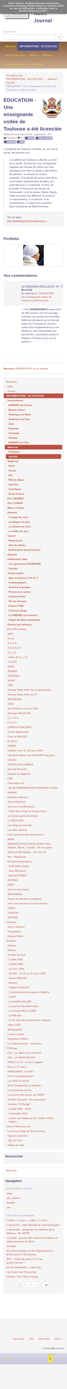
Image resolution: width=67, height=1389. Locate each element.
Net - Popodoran (17, 856)
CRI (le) (12, 759)
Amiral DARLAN (17, 978)
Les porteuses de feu (19, 1090)
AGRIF (11, 680)
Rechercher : (11, 31)
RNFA (11, 884)
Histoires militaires (18, 797)
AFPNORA (13, 675)
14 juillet (11, 1246)
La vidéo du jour (19, 531)
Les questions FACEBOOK (25, 563)
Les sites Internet (17, 829)
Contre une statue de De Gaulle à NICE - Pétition (32, 1120)
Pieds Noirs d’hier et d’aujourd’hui (27, 811)
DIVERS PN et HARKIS (20, 764)
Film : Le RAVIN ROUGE (21, 1057)
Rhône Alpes (16, 479)
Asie (11, 423)
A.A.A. (11, 638)
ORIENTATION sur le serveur (26, 368)
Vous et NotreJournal (17, 64)
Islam (31, 138)
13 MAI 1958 (16, 964)
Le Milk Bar (15, 1015)
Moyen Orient (17, 409)
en (62, 1358)
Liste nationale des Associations (25, 834)
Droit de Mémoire (17, 769)
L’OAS (12, 996)
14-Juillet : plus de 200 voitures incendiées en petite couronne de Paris (32, 1239)
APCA (11, 703)
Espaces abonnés (18, 1135)
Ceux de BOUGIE (17, 736)
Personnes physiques (20, 861)
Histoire (12, 945)
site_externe (45, 138)
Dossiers (47, 55)
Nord (11, 465)
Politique (14, 451)
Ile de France (16, 493)
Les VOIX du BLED (18, 1080)
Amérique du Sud (19, 419)
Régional (13, 461)
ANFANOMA (14, 699)
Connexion (8, 1359)
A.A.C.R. (12, 643)
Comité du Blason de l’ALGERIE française (31, 755)
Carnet (12, 535)
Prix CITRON (15, 503)
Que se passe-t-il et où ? (24, 577)
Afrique (13, 437)
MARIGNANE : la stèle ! (21, 1071)
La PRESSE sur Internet (23, 615)
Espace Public (15, 936)
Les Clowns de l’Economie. (21, 1272)
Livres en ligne (16, 1034)
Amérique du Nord (20, 414)
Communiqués (17, 582)
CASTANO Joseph (19, 866)
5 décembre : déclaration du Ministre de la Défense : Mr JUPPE (30, 1231)
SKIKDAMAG (15, 894)
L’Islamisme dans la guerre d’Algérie (29, 992)
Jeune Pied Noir (17, 801)
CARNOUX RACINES (19, 727)
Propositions (14, 931)
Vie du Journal (17, 601)
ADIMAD (12, 671)
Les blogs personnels (20, 825)
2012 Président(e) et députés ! (25, 1085)
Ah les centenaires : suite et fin (23, 1267)
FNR (10, 778)
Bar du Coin (15, 1140)
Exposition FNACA (18, 1038)
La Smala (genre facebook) (23, 815)
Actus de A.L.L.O (18, 657)
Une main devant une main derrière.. (28, 903)
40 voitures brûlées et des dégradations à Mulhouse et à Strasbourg (29, 1252)
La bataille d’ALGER (20, 1001)
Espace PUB (16, 605)
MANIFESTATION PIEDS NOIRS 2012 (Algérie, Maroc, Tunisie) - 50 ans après (30, 845)
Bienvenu (10, 46)
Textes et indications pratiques (25, 898)
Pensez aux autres (20, 591)
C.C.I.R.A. (13, 717)
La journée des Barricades (23, 1006)
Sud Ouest (15, 489)
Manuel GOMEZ (18, 875)
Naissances (16, 540)
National (52, 79)
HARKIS (12, 792)
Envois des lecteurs (20, 624)
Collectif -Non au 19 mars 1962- (26, 750)
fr (50, 1358)
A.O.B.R (12, 661)
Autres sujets (16, 573)
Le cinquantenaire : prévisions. (25, 1043)
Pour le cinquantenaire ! (21, 1076)
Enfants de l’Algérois (19, 773)
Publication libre (18, 559)
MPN (10, 633)
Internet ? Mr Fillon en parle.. (22, 1276)
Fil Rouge (38, 64)
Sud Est (13, 484)
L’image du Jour (18, 517)
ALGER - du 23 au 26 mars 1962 (27, 973)
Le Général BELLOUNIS (22, 1010)
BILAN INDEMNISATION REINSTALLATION (33, 787)
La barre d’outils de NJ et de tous (26, 1131)
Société (10, 82)
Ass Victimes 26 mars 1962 (23, 708)
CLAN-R (12, 741)
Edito (10, 386)
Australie (14, 433)
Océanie (14, 428)
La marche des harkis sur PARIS (26, 1094)
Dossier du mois (17, 954)
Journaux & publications (21, 806)
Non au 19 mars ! (17, 1066)
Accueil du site (14, 75)
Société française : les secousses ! (27, 1099)
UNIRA (11, 908)
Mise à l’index (16, 507)
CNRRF (12, 745)
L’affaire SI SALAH (19, 987)
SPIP (31, 1339)
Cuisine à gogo (18, 610)
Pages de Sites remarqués (24, 619)
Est (11, 475)
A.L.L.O (12, 652)
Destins (12, 950)
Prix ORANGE (16, 498)
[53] (46, 1285)
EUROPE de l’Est (19, 442)
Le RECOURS (15, 820)
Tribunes (34, 55)
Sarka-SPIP (44, 1339)
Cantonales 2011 (18, 1113)
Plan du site (18, 1339)
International (15, 400)
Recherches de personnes (25, 549)
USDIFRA (13, 912)
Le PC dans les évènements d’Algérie (30, 1020)
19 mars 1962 (16, 968)
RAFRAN (13, 880)
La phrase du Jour (20, 526)
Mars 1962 (15, 1024)
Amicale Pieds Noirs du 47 (22, 694)
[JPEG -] (33, 255)
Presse (11, 391)
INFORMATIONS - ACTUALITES (38, 46)
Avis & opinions (16, 926)
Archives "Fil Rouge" (19, 1104)
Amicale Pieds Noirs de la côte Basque (29, 689)
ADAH (11, 666)
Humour (12, 512)
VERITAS (13, 917)
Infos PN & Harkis (15, 55)
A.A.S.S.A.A (14, 647)
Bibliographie (15, 1029)
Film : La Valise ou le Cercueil (24, 1052)
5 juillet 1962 (16, 959)
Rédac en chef (16, 1145)
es (56, 1358)
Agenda (12, 554)
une (22, 142)
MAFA (11, 839)
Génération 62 (16, 783)
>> (59, 37)
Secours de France (18, 889)
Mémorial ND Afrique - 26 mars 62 (27, 852)
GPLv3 (57, 1339)
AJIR (10, 685)
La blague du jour (19, 521)
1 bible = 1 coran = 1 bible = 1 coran (26, 1220)
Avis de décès (17, 545)
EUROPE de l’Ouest (20, 405)
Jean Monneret (17, 870)
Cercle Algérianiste (18, 731)
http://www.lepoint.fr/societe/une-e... (27, 220)
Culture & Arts (17, 596)
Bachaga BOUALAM (19, 713)
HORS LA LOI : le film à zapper (25, 1062)
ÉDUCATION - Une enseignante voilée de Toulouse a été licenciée (38, 297)
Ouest (12, 470)
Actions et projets (19, 587)
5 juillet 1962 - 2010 (20, 1108)
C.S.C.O (12, 722)
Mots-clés (11, 1170)
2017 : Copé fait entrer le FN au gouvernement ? (24, 1261)
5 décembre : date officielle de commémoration (33, 1224)
